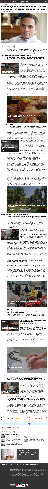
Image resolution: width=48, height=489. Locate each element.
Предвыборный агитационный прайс (16, 467)
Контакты (36, 465)
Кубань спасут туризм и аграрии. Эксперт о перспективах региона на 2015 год (37, 436)
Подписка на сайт (29, 465)
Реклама (27, 464)
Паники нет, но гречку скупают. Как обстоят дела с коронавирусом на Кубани (24, 115)
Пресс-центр (22, 464)
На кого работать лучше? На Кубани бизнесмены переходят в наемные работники (14, 444)
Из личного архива (9, 43)
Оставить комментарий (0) (38, 418)
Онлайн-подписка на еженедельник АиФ (17, 465)
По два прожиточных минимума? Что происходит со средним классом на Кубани (37, 440)
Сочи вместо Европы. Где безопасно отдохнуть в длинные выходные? (26, 205)
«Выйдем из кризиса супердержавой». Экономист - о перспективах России (13, 440)
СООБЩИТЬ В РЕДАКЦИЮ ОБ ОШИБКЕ (31, 467)
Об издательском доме (14, 464)
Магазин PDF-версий (34, 464)
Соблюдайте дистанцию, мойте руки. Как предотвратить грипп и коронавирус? (26, 366)
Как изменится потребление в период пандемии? (24, 301)
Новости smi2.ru (5, 460)
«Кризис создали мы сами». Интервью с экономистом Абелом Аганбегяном (13, 436)
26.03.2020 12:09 (4, 4)
